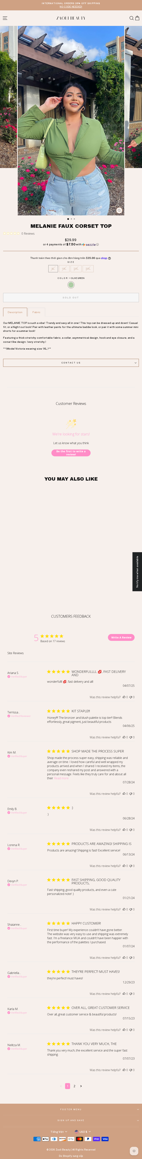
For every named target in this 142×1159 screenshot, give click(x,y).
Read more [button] (61, 778)
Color (71, 278)
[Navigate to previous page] (61, 1086)
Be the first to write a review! (71, 452)
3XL (88, 268)
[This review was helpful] (124, 697)
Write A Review (121, 637)
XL (53, 268)
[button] (71, 244)
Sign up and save (71, 1120)
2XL (76, 268)
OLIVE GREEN (71, 285)
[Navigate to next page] (81, 1086)
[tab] (15, 312)
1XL (64, 268)
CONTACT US (71, 362)
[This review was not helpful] (130, 697)
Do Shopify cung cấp (71, 1155)
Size (70, 262)
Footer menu (71, 1109)
